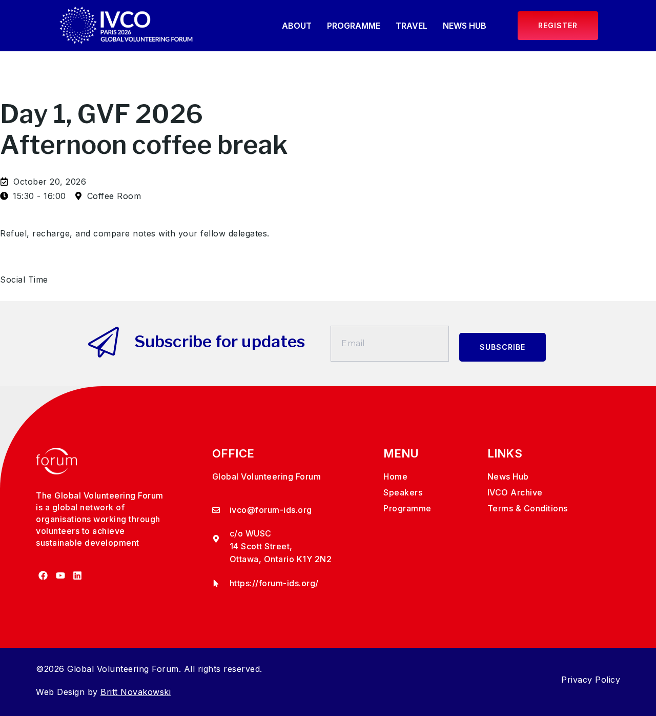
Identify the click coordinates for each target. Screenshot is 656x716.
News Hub (464, 26)
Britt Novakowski (135, 692)
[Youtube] (60, 575)
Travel (411, 26)
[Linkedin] (77, 575)
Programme (353, 26)
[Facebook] (43, 575)
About (297, 26)
